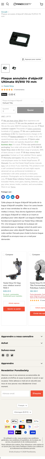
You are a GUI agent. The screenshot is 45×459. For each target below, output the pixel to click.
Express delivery (17, 136)
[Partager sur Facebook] (3, 197)
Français (21, 405)
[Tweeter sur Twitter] (8, 197)
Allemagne (21, 412)
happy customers (34, 128)
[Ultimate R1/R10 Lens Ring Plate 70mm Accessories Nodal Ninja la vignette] (5, 68)
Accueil (4, 12)
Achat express (14, 303)
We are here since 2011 (13, 121)
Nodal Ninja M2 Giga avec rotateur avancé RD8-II (12, 285)
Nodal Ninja (9, 86)
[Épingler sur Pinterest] (17, 197)
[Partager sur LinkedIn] (12, 197)
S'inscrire (37, 393)
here (3, 166)
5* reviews (15, 131)
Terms (13, 187)
